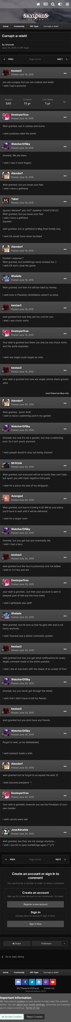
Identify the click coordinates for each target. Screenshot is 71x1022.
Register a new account (36, 904)
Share (17, 943)
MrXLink (16, 463)
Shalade (9, 44)
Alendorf (17, 173)
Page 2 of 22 (35, 59)
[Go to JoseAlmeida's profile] (6, 832)
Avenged (17, 496)
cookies (21, 1001)
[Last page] (66, 59)
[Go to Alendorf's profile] (6, 175)
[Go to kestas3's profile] (6, 72)
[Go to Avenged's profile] (6, 498)
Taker (15, 199)
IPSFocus (34, 988)
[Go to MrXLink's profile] (6, 465)
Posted (22, 74)
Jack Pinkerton (52, 393)
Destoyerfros (20, 114)
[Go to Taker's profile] (6, 201)
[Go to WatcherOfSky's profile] (6, 146)
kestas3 (16, 70)
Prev (11, 59)
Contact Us (49, 988)
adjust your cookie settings (31, 1004)
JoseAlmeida (19, 829)
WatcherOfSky (20, 144)
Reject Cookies (34, 1016)
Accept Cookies (13, 1016)
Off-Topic (24, 47)
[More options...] (65, 73)
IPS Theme (22, 988)
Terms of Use (33, 1008)
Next (60, 59)
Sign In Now (35, 924)
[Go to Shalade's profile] (6, 278)
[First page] (4, 59)
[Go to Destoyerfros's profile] (6, 116)
